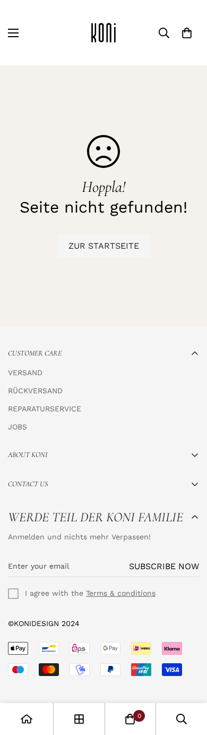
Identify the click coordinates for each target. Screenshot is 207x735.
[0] (187, 33)
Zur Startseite (103, 246)
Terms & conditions (121, 593)
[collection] (79, 719)
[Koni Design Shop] (103, 32)
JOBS (17, 427)
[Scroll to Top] (188, 678)
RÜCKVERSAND (35, 390)
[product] (26, 719)
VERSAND (25, 372)
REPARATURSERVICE (44, 408)
